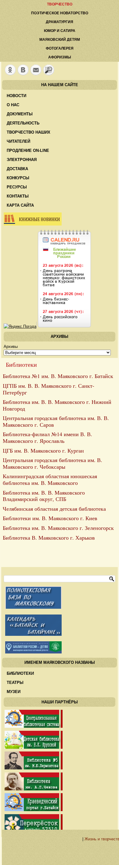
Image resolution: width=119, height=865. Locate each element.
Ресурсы (17, 187)
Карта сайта (20, 205)
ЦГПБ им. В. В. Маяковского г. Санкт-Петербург (48, 389)
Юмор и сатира (59, 31)
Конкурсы (18, 178)
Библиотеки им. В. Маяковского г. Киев (50, 518)
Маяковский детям (59, 39)
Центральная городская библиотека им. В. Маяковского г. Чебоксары (52, 463)
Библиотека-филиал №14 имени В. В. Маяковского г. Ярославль (47, 437)
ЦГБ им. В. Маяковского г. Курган (43, 450)
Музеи (13, 691)
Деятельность (23, 123)
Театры (15, 682)
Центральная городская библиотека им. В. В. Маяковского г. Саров (56, 421)
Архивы (11, 346)
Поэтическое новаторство (59, 13)
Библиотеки (20, 673)
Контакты (18, 196)
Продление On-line (28, 150)
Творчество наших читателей (28, 137)
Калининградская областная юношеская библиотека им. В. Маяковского (50, 479)
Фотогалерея (60, 48)
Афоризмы (59, 57)
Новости (16, 95)
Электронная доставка (22, 164)
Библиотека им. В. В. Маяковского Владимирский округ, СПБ (44, 496)
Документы (20, 114)
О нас (13, 105)
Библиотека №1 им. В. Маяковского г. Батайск (58, 376)
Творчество (59, 4)
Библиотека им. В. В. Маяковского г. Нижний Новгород (57, 405)
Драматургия (59, 22)
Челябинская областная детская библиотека (54, 508)
